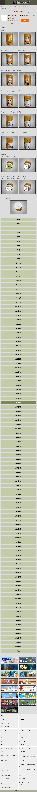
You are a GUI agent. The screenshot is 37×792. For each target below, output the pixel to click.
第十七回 (18, 289)
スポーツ (3, 734)
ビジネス (3, 765)
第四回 (18, 232)
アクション (4, 719)
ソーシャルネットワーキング (27, 756)
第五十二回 (18, 441)
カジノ (21, 737)
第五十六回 (18, 459)
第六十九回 (18, 516)
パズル (21, 716)
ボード (2, 741)
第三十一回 (18, 350)
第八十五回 (18, 585)
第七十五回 (18, 542)
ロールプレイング (5, 726)
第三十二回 (18, 354)
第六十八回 (18, 511)
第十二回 (18, 267)
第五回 (18, 237)
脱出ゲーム (4, 716)
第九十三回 (18, 620)
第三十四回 (18, 363)
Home (2, 7)
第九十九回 (18, 646)
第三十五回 (18, 367)
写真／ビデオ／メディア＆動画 (9, 756)
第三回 (18, 228)
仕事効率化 (22, 752)
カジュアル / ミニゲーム (7, 787)
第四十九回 (18, 428)
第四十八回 (18, 424)
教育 (2, 752)
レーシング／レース (24, 730)
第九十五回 (18, 629)
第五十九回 (18, 472)
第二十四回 (18, 319)
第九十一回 (18, 612)
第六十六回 (18, 503)
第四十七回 (18, 420)
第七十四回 (18, 537)
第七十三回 (18, 533)
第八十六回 (18, 590)
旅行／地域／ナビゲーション (27, 778)
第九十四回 (18, 625)
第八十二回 (18, 572)
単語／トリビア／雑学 (7, 748)
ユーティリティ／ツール (26, 775)
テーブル (3, 730)
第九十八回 (18, 642)
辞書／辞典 (4, 760)
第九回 (18, 254)
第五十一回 (18, 437)
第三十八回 (18, 380)
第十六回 (18, 285)
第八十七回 (18, 594)
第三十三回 (18, 359)
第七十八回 (18, 555)
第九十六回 (18, 633)
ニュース (21, 760)
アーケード (22, 719)
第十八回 (18, 293)
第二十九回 (18, 341)
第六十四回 (18, 494)
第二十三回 (18, 315)
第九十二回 (18, 616)
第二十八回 (18, 337)
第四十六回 (18, 415)
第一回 (18, 219)
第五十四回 (18, 450)
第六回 (18, 241)
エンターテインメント (25, 748)
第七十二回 (18, 529)
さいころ (21, 744)
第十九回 (18, 298)
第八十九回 (18, 603)
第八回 (18, 250)
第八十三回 (18, 577)
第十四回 (18, 276)
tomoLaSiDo (11, 23)
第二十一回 (18, 306)
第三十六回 (18, 372)
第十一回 (18, 263)
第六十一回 (18, 481)
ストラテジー (23, 741)
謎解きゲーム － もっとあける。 (22, 7)
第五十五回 (18, 455)
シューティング (5, 723)
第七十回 (18, 520)
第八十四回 (18, 581)
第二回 (18, 224)
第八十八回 (18, 598)
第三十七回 (18, 376)
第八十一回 (18, 568)
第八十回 (18, 564)
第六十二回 (18, 485)
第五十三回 (18, 446)
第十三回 (18, 271)
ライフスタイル (5, 778)
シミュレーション (24, 726)
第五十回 (18, 433)
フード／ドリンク (5, 783)
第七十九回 (18, 559)
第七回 (18, 245)
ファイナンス (4, 770)
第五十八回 (18, 468)
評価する (25, 20)
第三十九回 (18, 385)
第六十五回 (18, 498)
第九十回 (18, 607)
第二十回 (18, 302)
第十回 (18, 258)
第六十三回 (18, 489)
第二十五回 (18, 324)
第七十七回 (18, 550)
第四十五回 (18, 411)
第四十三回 (3, 8)
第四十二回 (18, 398)
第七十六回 (18, 546)
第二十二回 (18, 311)
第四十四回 (18, 407)
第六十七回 (18, 507)
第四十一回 (18, 394)
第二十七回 (18, 333)
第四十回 (18, 389)
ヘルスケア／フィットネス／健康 (27, 783)
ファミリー (22, 734)
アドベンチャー (23, 723)
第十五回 (18, 280)
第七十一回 (18, 524)
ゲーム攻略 (8, 7)
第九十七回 (18, 638)
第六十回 (18, 476)
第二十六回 (18, 328)
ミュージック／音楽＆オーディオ (27, 770)
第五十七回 (18, 463)
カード (2, 744)
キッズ (2, 737)
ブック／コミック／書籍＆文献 (27, 765)
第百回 (18, 651)
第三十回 (18, 346)
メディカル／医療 (5, 775)
